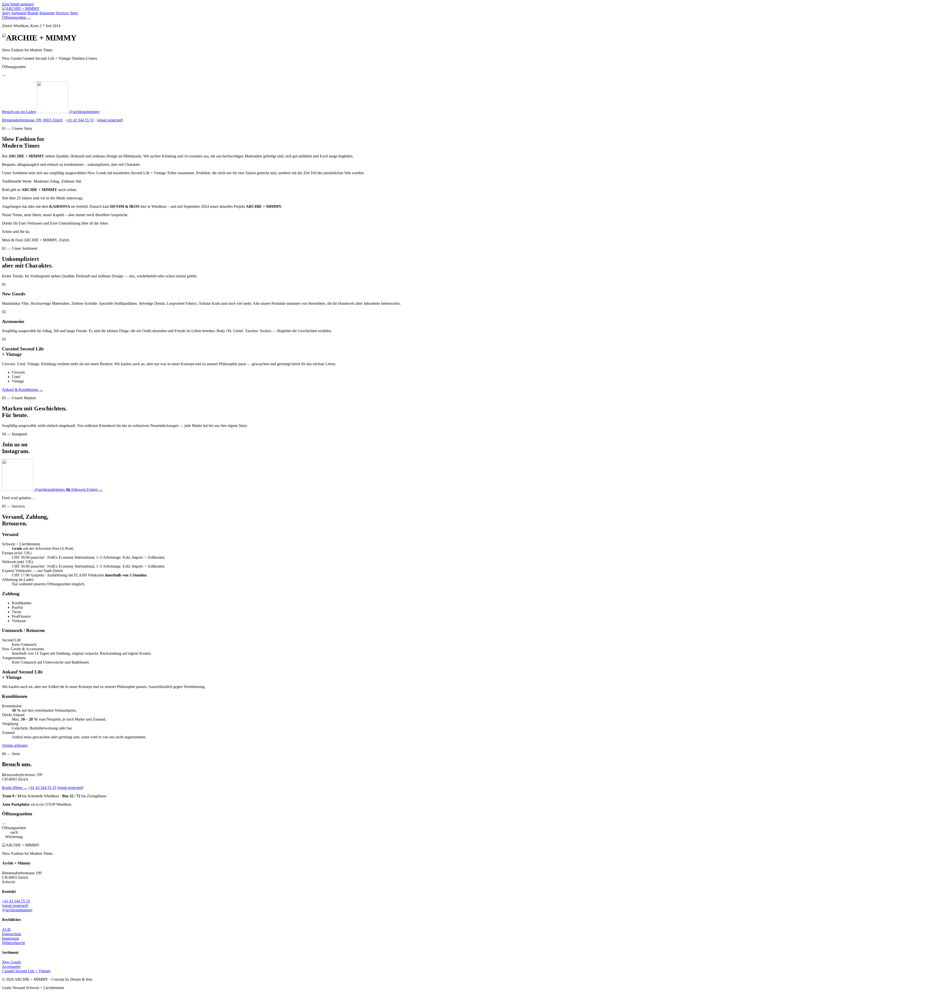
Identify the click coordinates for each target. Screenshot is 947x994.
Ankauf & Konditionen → (22, 389)
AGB (6, 929)
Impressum (10, 938)
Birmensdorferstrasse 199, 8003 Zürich (32, 120)
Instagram (47, 13)
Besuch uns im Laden (19, 112)
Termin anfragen (15, 745)
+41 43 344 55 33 (80, 120)
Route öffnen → (14, 787)
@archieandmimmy (84, 112)
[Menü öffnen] (29, 18)
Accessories (11, 966)
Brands (32, 13)
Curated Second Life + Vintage (26, 971)
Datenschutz (11, 934)
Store (74, 13)
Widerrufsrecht (13, 943)
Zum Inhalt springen (18, 4)
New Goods (11, 962)
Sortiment (18, 13)
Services (62, 13)
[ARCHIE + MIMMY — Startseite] (21, 8)
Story (6, 13)
